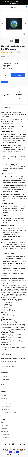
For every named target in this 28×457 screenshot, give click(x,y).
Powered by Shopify (17, 454)
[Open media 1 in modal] (14, 24)
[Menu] (2, 7)
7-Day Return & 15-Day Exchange (8, 95)
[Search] (22, 7)
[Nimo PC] (6, 354)
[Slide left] (2, 2)
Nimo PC (11, 454)
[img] (5, 311)
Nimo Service (13, 119)
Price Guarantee (19, 101)
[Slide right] (26, 2)
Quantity (5, 71)
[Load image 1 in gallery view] (11, 40)
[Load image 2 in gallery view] (17, 40)
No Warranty (19, 94)
